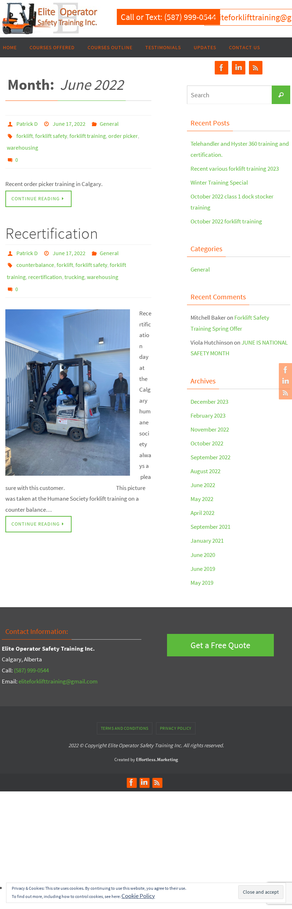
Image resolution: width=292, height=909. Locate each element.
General (109, 122)
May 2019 (202, 583)
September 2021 (210, 527)
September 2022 (210, 457)
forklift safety (51, 132)
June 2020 (203, 555)
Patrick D (27, 122)
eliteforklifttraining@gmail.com (58, 681)
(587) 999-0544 (31, 670)
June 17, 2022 (69, 122)
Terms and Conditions (124, 728)
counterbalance (35, 254)
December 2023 (209, 402)
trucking (74, 264)
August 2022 (205, 471)
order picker (123, 132)
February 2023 (208, 415)
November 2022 (210, 429)
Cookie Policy (138, 896)
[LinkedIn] (284, 381)
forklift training (87, 132)
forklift (24, 132)
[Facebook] (284, 370)
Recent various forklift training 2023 (235, 168)
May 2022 (202, 499)
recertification (45, 264)
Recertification (51, 226)
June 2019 (203, 569)
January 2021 (207, 540)
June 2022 (203, 485)
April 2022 (202, 513)
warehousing (22, 142)
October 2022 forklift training (226, 221)
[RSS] (284, 392)
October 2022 (207, 443)
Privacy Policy (176, 728)
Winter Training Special (219, 182)
